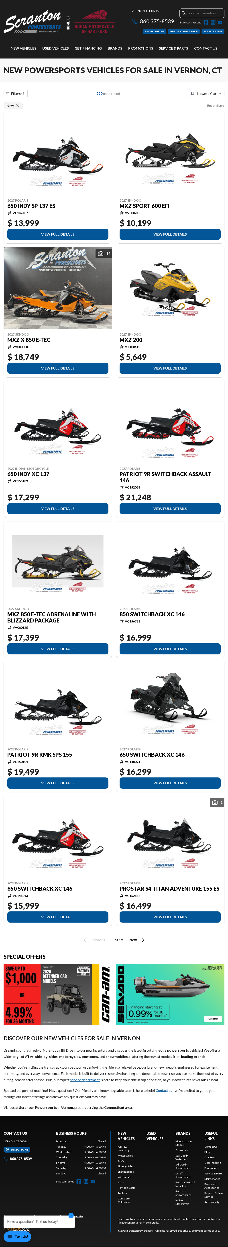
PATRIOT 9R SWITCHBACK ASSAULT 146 (166, 477)
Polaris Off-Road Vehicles (185, 1184)
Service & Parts (173, 48)
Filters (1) (18, 93)
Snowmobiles (126, 1171)
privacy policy (191, 1230)
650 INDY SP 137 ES (31, 206)
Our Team (210, 1157)
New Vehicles (23, 48)
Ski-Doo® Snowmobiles (183, 1166)
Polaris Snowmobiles (183, 1193)
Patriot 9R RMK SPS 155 (39, 755)
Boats (121, 1182)
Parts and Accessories (211, 1185)
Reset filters (215, 105)
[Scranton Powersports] (59, 21)
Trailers (122, 1193)
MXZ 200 (131, 340)
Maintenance (212, 1178)
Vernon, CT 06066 (146, 11)
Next (133, 940)
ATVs (121, 1161)
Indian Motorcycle (182, 1202)
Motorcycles (125, 1155)
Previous (97, 940)
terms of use (211, 1230)
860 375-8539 (157, 21)
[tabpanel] (81, 1157)
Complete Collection (124, 1200)
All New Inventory (123, 1148)
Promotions (140, 48)
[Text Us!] (17, 1237)
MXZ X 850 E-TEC (28, 340)
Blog (207, 1152)
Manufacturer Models (183, 1143)
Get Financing (88, 48)
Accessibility (211, 1202)
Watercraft (124, 1177)
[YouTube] (220, 22)
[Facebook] (206, 22)
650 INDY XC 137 (28, 474)
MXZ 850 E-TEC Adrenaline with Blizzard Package (51, 617)
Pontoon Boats (126, 1187)
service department (85, 1080)
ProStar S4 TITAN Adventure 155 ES (169, 889)
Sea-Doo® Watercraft (181, 1157)
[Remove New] (18, 105)
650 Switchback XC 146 (152, 755)
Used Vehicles (55, 48)
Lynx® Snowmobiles (183, 1175)
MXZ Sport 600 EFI (145, 206)
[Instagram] (213, 22)
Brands (115, 48)
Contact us (164, 1090)
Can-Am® (181, 1150)
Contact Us (205, 48)
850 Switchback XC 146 (152, 614)
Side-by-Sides (126, 1166)
